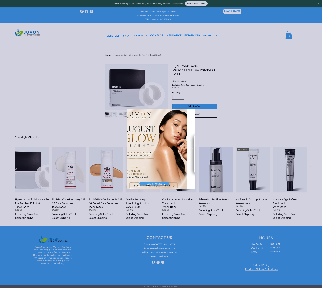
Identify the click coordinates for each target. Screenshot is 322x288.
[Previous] (130, 148)
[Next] (192, 148)
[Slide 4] (164, 184)
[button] (193, 107)
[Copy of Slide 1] (161, 184)
